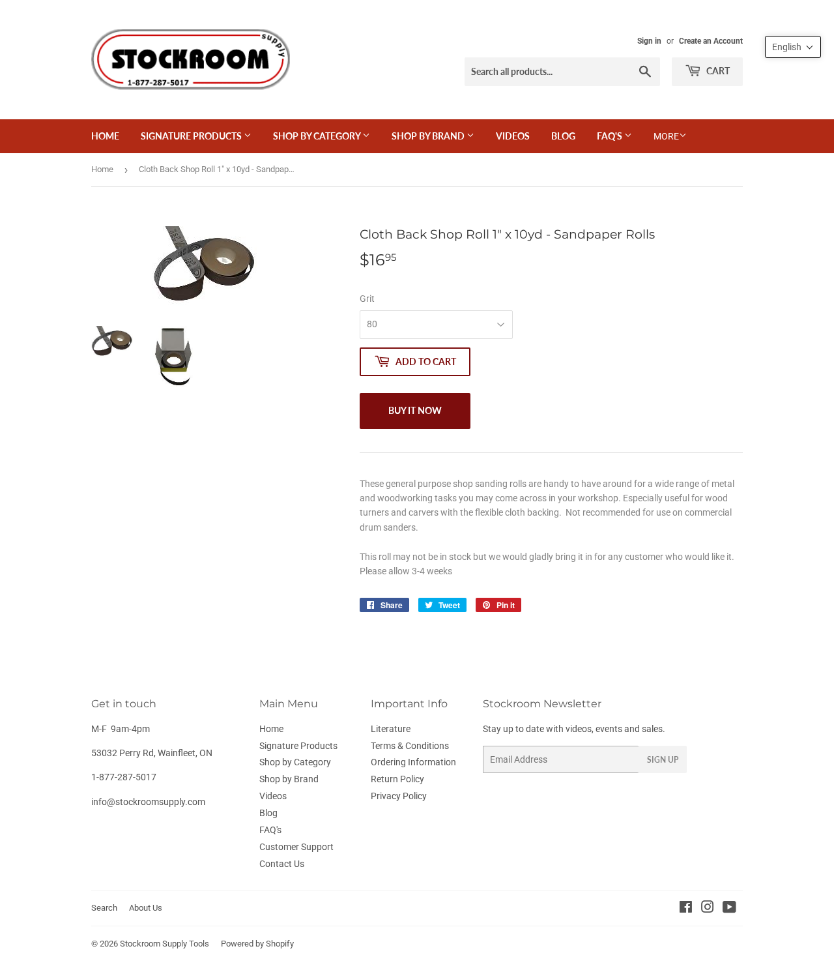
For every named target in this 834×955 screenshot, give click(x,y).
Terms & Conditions (410, 746)
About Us (145, 908)
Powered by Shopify (257, 943)
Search (104, 908)
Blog (563, 135)
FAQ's (610, 135)
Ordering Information (413, 762)
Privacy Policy (399, 796)
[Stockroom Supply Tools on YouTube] (729, 909)
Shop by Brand (429, 135)
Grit (367, 298)
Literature (390, 729)
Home (105, 135)
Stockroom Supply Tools (164, 943)
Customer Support (296, 847)
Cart (717, 70)
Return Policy (397, 779)
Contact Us (281, 864)
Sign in (649, 41)
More (666, 136)
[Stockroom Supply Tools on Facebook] (686, 909)
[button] (793, 47)
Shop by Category (317, 135)
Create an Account (711, 41)
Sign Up (662, 760)
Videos (513, 135)
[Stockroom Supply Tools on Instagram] (707, 909)
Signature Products (192, 135)
